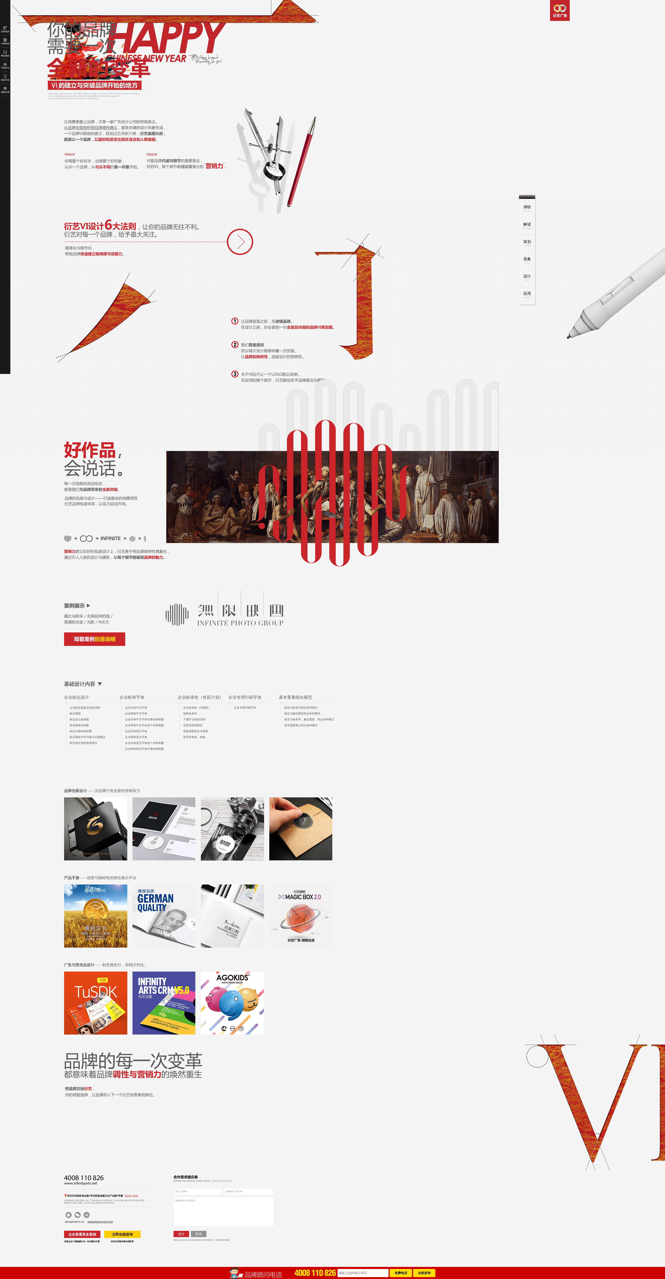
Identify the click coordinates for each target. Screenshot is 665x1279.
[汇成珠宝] (95, 829)
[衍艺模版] (300, 916)
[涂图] (95, 1003)
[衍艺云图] (164, 1003)
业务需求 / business (185, 1200)
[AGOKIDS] (232, 1003)
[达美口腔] (232, 916)
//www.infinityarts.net (100, 1222)
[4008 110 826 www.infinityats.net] (109, 1180)
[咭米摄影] (232, 829)
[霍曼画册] (164, 916)
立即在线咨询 (122, 1234)
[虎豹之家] (164, 829)
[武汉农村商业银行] (95, 916)
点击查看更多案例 (82, 1234)
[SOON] (300, 829)
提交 (181, 1234)
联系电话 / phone (234, 1191)
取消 (199, 1234)
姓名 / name (181, 1191)
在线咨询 (424, 1273)
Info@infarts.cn (74, 1222)
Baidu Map (131, 1196)
